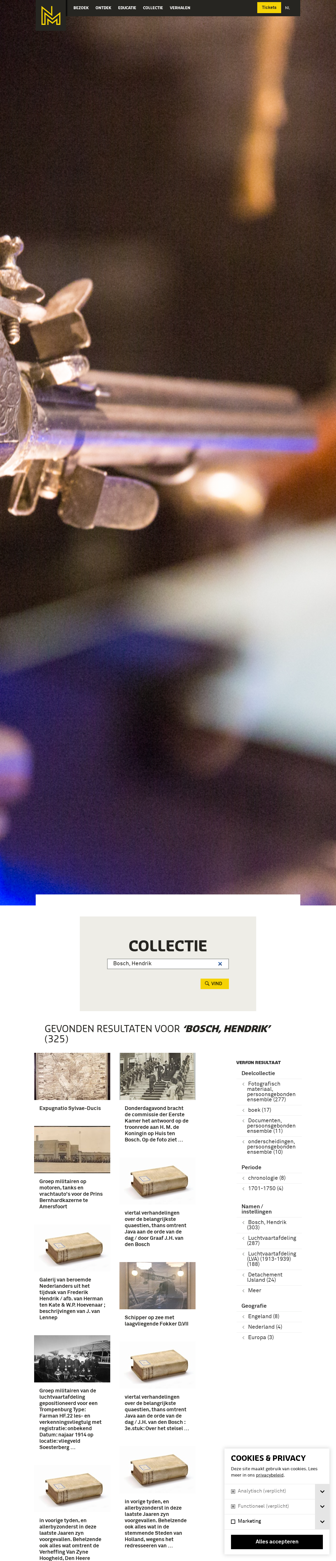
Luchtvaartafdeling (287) (271, 1241)
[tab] (322, 1491)
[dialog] (276, 1501)
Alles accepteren (277, 1542)
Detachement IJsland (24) (264, 1277)
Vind (216, 983)
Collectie (153, 7)
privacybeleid (270, 1475)
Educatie (127, 7)
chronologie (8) (267, 1178)
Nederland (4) (265, 1327)
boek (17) (259, 1110)
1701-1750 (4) (265, 1189)
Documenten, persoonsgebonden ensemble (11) (271, 1126)
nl (288, 8)
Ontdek (103, 7)
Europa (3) (261, 1337)
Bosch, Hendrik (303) (266, 1225)
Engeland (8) (263, 1316)
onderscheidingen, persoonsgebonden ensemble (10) (271, 1147)
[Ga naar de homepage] (51, 15)
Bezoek (81, 7)
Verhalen (180, 7)
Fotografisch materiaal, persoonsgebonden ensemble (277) (271, 1092)
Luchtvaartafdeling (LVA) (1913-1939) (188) (271, 1259)
